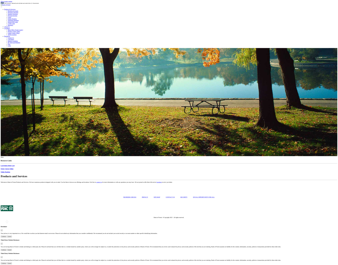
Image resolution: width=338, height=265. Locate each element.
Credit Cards (11, 23)
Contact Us (11, 38)
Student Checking (13, 14)
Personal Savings (12, 15)
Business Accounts (13, 11)
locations (159, 182)
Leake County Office (14, 33)
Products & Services (9, 9)
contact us (99, 182)
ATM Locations (12, 34)
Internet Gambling (13, 41)
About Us (7, 27)
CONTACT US (170, 197)
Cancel (9, 236)
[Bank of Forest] (5, 5)
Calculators (11, 39)
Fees (9, 44)
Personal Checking (13, 12)
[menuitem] (170, 17)
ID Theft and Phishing (14, 42)
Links (9, 46)
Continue (3, 236)
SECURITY (183, 197)
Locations (7, 28)
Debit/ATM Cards (13, 22)
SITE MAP (157, 197)
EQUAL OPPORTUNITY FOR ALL (204, 197)
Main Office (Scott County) (15, 30)
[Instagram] (7, 223)
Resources (7, 36)
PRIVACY (145, 197)
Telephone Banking (13, 20)
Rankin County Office (14, 31)
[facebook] (3, 223)
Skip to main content (6, 1)
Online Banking (12, 19)
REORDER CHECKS (129, 197)
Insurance (10, 25)
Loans (9, 17)
